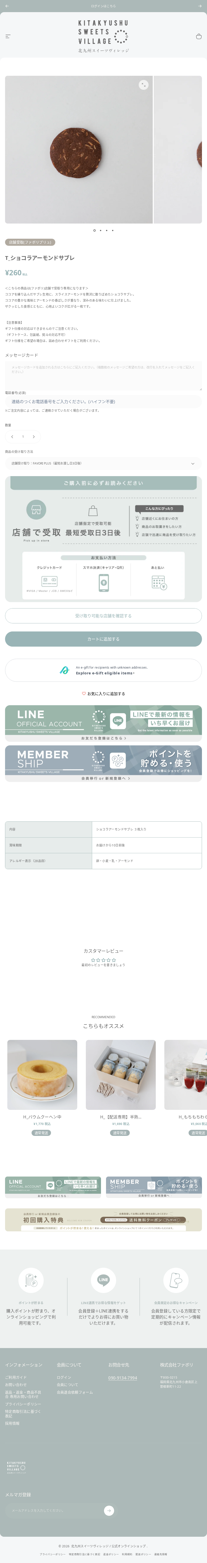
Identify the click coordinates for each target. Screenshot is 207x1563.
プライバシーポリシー (23, 1404)
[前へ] (7, 6)
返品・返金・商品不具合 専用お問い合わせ (23, 1394)
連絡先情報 (160, 1554)
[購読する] (109, 1511)
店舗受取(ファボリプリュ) (30, 242)
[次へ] (199, 6)
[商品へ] (94, 231)
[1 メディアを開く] (144, 85)
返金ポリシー (111, 1554)
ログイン (64, 1377)
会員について (68, 1384)
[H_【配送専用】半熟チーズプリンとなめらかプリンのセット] (121, 1075)
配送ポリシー (143, 1554)
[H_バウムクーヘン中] (42, 1075)
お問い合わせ (16, 1384)
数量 (8, 425)
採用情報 (12, 1423)
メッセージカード (21, 355)
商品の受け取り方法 (19, 452)
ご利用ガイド (16, 1377)
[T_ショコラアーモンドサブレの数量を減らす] (11, 436)
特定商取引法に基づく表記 (23, 1413)
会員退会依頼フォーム (75, 1392)
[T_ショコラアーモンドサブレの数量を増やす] (35, 436)
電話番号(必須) (15, 393)
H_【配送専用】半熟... (121, 1117)
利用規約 (127, 1554)
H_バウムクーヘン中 (42, 1117)
